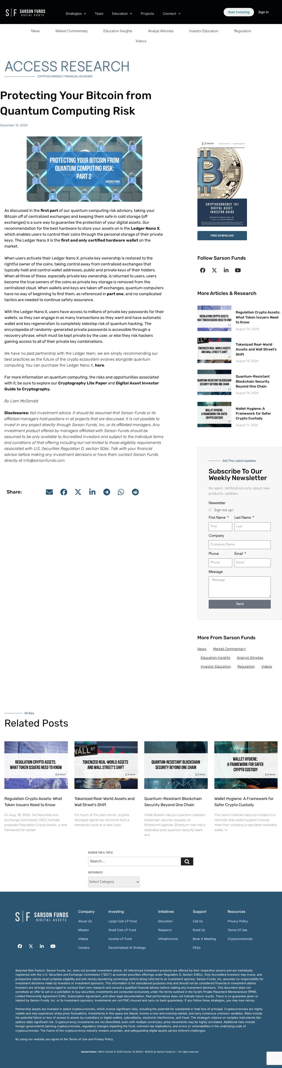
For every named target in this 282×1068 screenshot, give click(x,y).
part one (115, 293)
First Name (217, 518)
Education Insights (117, 31)
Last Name (243, 518)
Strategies (74, 13)
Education (120, 13)
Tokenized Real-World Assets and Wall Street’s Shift (256, 349)
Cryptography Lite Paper (82, 383)
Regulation (242, 31)
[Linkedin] (226, 270)
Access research (67, 66)
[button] (49, 492)
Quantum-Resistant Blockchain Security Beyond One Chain (253, 381)
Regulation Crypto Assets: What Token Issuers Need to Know (258, 317)
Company (216, 536)
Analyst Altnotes (160, 31)
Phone (214, 554)
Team (99, 13)
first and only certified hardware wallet (99, 240)
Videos (141, 41)
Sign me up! (224, 510)
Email (239, 554)
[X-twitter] (214, 270)
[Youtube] (237, 270)
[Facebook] (202, 270)
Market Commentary (71, 31)
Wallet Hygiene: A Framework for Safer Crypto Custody (253, 413)
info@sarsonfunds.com (44, 460)
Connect (169, 13)
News (35, 31)
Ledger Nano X (145, 228)
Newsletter (217, 503)
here (99, 365)
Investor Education (203, 31)
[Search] (187, 861)
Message (216, 572)
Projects (147, 13)
